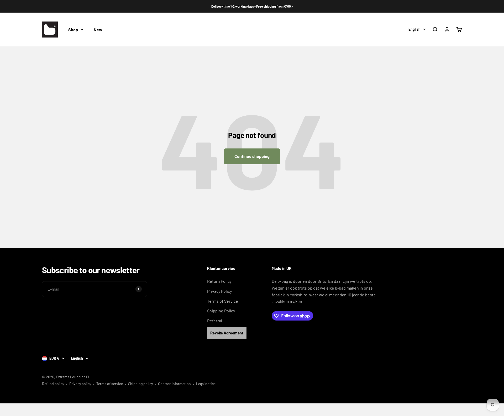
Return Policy (219, 281)
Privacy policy (80, 383)
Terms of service (109, 383)
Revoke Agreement (226, 332)
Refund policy (53, 383)
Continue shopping (252, 156)
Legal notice (206, 383)
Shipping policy (140, 383)
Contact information (174, 383)
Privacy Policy (219, 291)
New (98, 29)
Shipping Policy (221, 310)
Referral (214, 320)
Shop (73, 29)
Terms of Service (222, 300)
